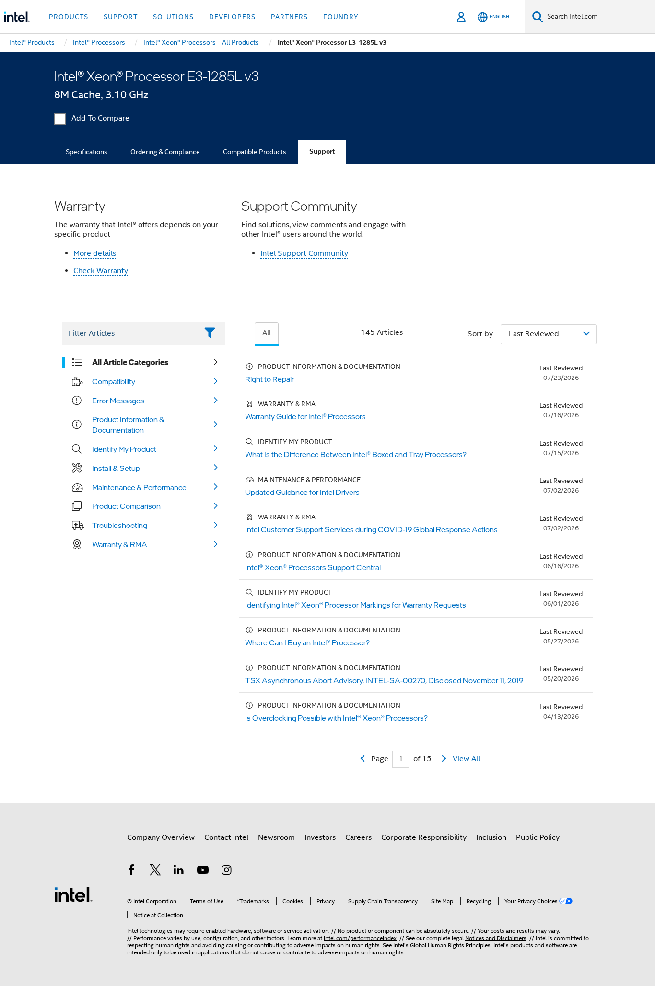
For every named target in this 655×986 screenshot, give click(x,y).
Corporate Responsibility (424, 837)
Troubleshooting (119, 525)
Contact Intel (226, 837)
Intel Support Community (304, 253)
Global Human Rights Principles (450, 945)
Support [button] (121, 16)
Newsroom (276, 837)
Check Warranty (100, 270)
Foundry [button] (341, 16)
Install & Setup (116, 468)
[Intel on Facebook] (131, 871)
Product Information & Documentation (128, 424)
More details (94, 253)
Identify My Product (124, 449)
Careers (358, 837)
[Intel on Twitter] (155, 871)
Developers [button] (232, 16)
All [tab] (266, 333)
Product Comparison (126, 506)
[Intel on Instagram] (226, 871)
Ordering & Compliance (165, 152)
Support (322, 151)
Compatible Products (254, 152)
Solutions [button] (173, 16)
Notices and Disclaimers (495, 937)
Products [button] (68, 16)
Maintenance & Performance (139, 487)
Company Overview (161, 837)
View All (466, 759)
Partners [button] (289, 16)
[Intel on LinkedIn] (179, 871)
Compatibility (113, 381)
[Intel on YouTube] (203, 871)
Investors (320, 837)
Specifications (86, 152)
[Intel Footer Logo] (73, 894)
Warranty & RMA (119, 544)
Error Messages (118, 400)
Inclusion (491, 837)
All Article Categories (130, 362)
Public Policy (538, 837)
